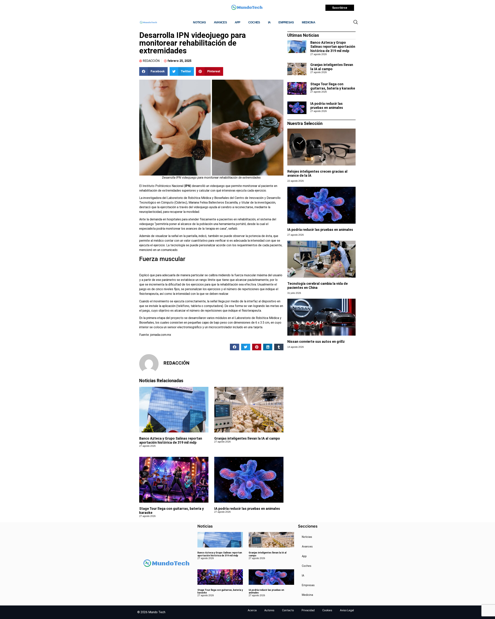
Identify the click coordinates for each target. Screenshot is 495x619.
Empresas (286, 22)
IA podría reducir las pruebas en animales (247, 508)
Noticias (199, 22)
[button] (355, 22)
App (237, 22)
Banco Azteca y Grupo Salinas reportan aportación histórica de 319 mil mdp (170, 440)
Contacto (288, 610)
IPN (187, 186)
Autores (269, 610)
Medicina (308, 22)
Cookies (327, 610)
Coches (254, 22)
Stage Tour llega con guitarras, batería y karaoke (332, 86)
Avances (220, 22)
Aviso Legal (347, 610)
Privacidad (308, 610)
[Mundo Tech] (247, 8)
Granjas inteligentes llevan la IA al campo (247, 438)
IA (269, 22)
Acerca (252, 610)
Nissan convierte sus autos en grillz (316, 341)
